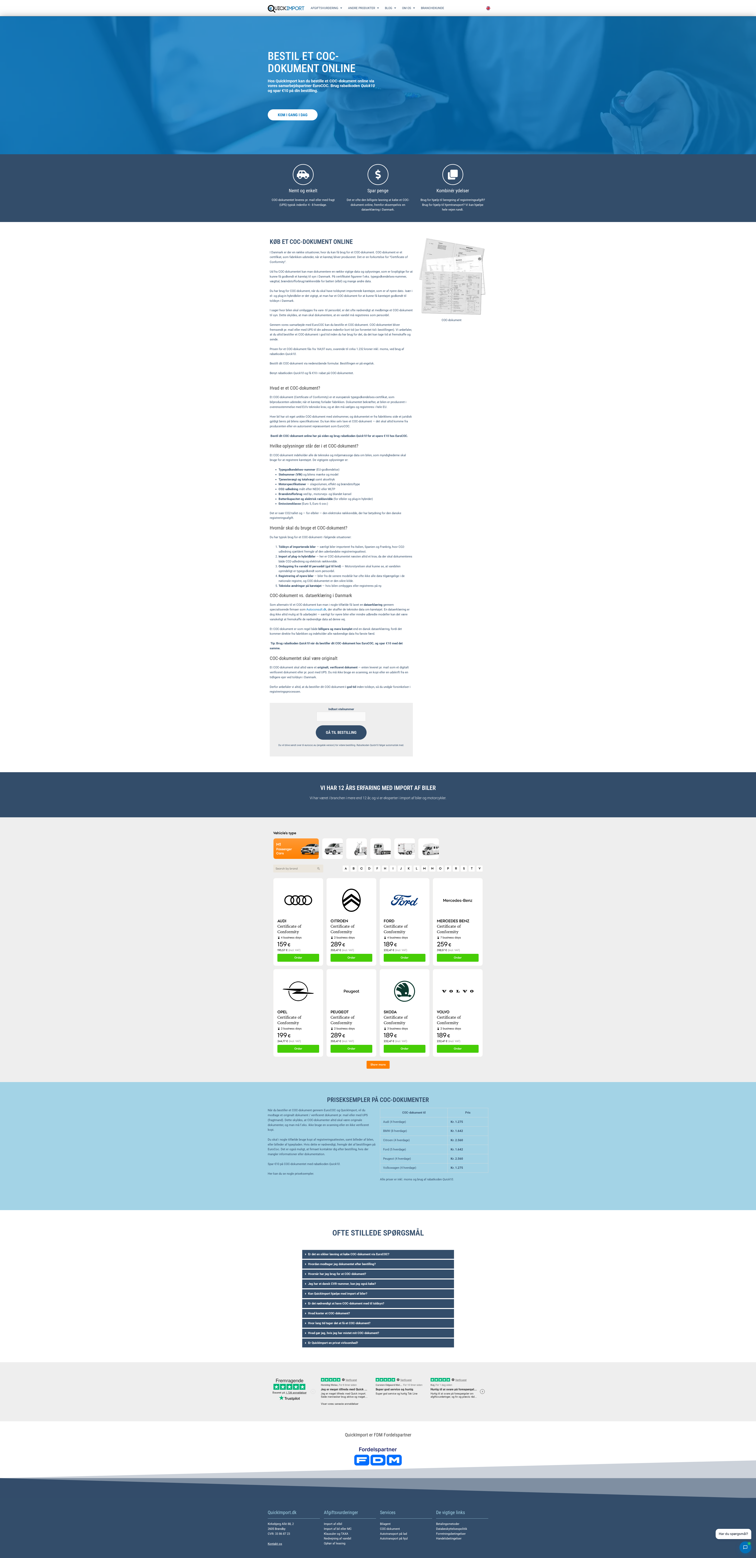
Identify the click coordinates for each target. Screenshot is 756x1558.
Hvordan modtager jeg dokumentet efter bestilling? (342, 1264)
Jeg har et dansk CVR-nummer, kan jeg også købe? (342, 1284)
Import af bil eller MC (338, 1529)
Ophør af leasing (334, 1543)
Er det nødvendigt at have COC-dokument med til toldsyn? (346, 1303)
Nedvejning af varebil (337, 1538)
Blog (388, 8)
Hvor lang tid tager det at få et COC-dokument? (339, 1323)
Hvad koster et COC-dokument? (329, 1313)
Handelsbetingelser (448, 1538)
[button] (378, 1254)
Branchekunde (432, 8)
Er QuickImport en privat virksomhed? (333, 1343)
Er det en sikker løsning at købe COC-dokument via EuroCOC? (348, 1254)
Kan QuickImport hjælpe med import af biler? (337, 1293)
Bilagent (385, 1524)
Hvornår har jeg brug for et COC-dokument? (337, 1274)
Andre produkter (361, 8)
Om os (406, 8)
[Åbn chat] (745, 1547)
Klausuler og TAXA (336, 1534)
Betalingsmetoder (447, 1524)
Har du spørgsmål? (733, 1534)
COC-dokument (390, 1529)
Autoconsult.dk (316, 609)
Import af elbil (333, 1524)
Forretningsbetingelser (451, 1534)
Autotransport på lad (393, 1534)
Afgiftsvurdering (324, 8)
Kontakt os (275, 1544)
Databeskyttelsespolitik (451, 1529)
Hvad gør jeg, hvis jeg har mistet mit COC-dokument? (343, 1333)
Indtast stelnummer (341, 709)
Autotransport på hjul (394, 1538)
